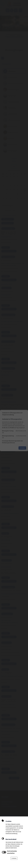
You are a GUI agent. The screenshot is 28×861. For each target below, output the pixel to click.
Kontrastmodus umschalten (12, 852)
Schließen (14, 858)
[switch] (4, 852)
